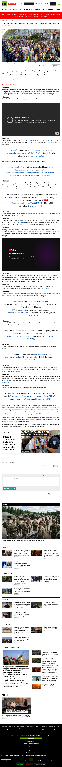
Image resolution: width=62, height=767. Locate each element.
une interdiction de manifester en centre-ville (42, 140)
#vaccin (19, 396)
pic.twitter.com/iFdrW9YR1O (16, 336)
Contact (31, 750)
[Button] (59, 4)
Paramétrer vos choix (31, 747)
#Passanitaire (40, 150)
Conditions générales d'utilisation (31, 743)
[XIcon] (42, 4)
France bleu (5, 382)
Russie (20, 9)
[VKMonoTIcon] (36, 4)
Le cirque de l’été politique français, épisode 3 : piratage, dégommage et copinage (21, 614)
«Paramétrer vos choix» (6, 759)
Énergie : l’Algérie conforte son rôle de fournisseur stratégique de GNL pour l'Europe (22, 639)
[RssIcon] (47, 4)
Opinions (37, 9)
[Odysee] (39, 4)
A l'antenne (51, 9)
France (31, 9)
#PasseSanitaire (11, 172)
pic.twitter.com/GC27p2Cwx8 (28, 153)
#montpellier (12, 153)
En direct (12, 3)
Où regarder (28, 4)
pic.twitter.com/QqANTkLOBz (44, 396)
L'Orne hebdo (19, 215)
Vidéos (58, 9)
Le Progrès (46, 288)
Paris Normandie (17, 371)
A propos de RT (31, 741)
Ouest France (11, 279)
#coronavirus (27, 396)
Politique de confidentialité (31, 745)
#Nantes (13, 396)
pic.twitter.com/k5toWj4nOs (17, 312)
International (13, 9)
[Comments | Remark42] (31, 485)
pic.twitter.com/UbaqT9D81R (16, 357)
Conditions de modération (31, 749)
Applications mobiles (31, 752)
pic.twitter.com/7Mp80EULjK (30, 203)
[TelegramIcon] (44, 4)
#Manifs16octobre (24, 172)
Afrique (26, 9)
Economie (44, 9)
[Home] (4, 3)
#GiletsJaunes (40, 354)
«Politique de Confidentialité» (46, 760)
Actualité (4, 9)
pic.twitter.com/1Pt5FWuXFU (43, 172)
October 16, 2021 (37, 155)
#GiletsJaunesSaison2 (23, 169)
